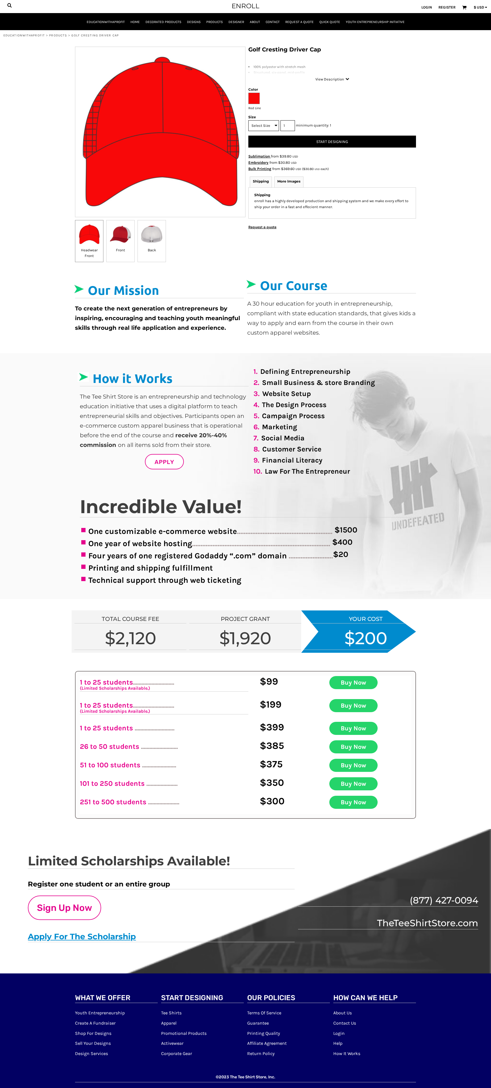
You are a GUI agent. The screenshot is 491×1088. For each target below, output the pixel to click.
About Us (342, 1013)
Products (58, 35)
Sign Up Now (64, 907)
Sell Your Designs (93, 1043)
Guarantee (258, 1023)
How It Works (346, 1053)
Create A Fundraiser (95, 1023)
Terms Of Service (264, 1013)
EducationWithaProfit (24, 35)
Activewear (172, 1043)
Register (446, 7)
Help (337, 1043)
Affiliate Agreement (267, 1043)
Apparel (168, 1023)
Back (152, 250)
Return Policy (260, 1053)
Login (426, 7)
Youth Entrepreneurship (100, 1013)
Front (120, 250)
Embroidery (258, 162)
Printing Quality (263, 1033)
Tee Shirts (171, 1013)
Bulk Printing (259, 169)
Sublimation (259, 156)
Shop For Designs (93, 1033)
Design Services (91, 1053)
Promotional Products (184, 1033)
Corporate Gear (176, 1053)
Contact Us (344, 1023)
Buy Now (353, 682)
